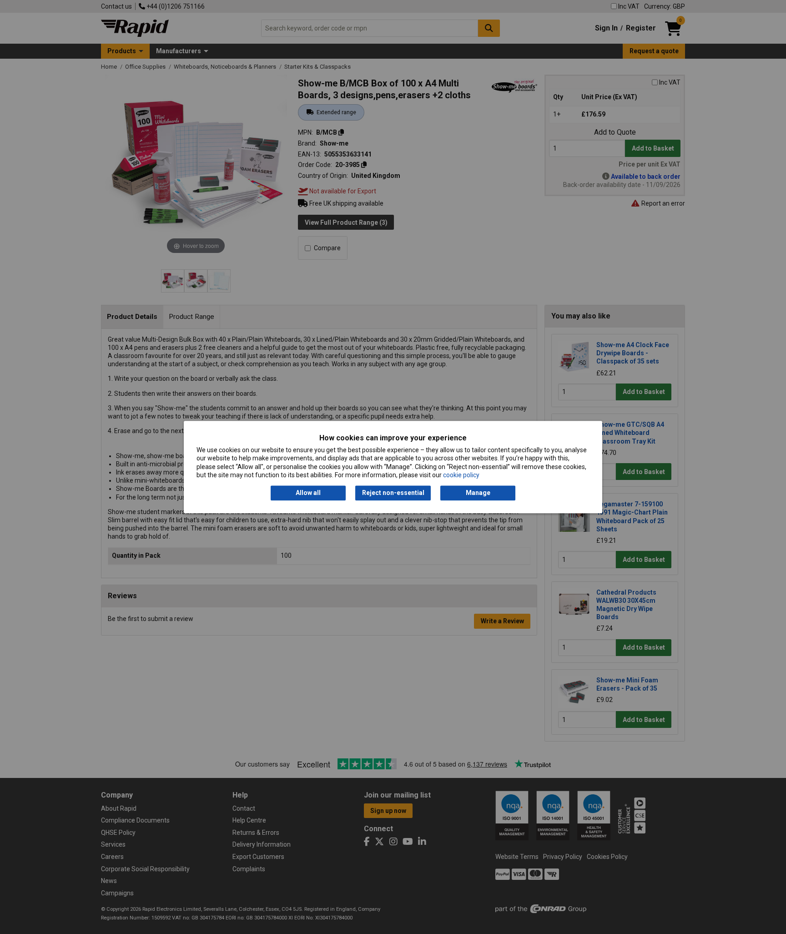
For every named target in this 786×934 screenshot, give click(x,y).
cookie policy (461, 475)
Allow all (308, 493)
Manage (478, 493)
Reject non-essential (393, 493)
